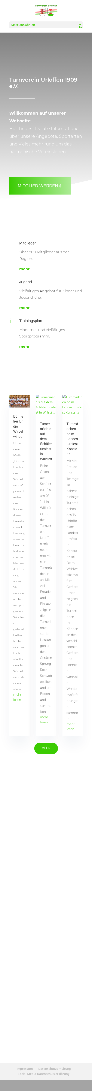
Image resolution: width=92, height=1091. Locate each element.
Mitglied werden (38, 185)
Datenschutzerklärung (54, 1069)
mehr (24, 269)
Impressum (24, 1069)
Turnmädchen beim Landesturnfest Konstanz (72, 439)
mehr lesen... (18, 697)
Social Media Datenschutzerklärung (44, 1074)
